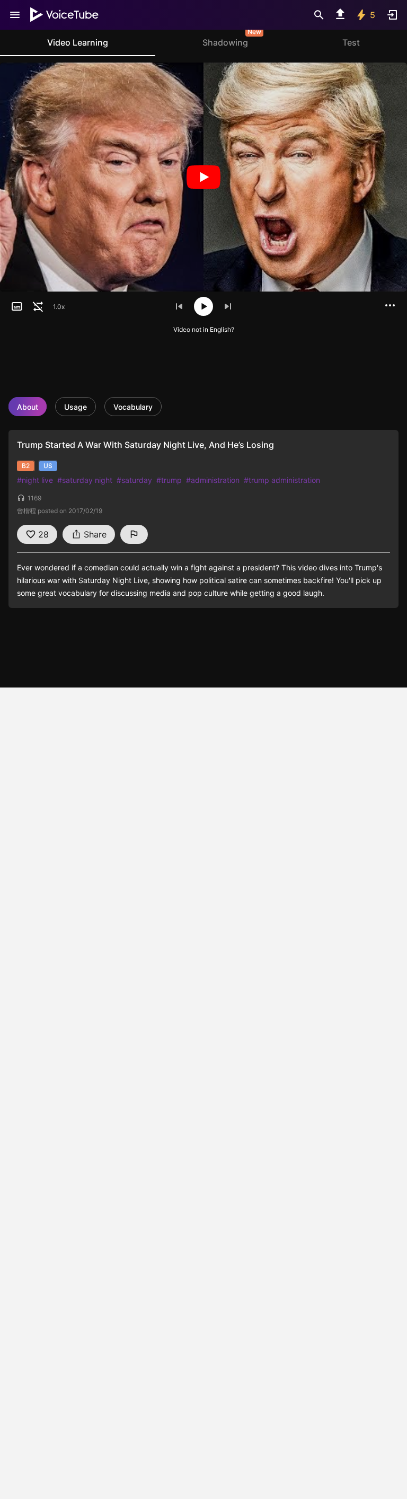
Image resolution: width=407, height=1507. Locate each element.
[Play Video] (203, 177)
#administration (213, 479)
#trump (169, 479)
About (27, 406)
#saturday (134, 479)
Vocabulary (133, 406)
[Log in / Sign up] (392, 14)
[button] (17, 306)
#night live (35, 479)
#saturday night (84, 479)
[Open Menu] (14, 14)
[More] (390, 305)
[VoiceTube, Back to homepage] (65, 14)
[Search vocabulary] (319, 14)
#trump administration (282, 479)
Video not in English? (203, 329)
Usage (75, 406)
